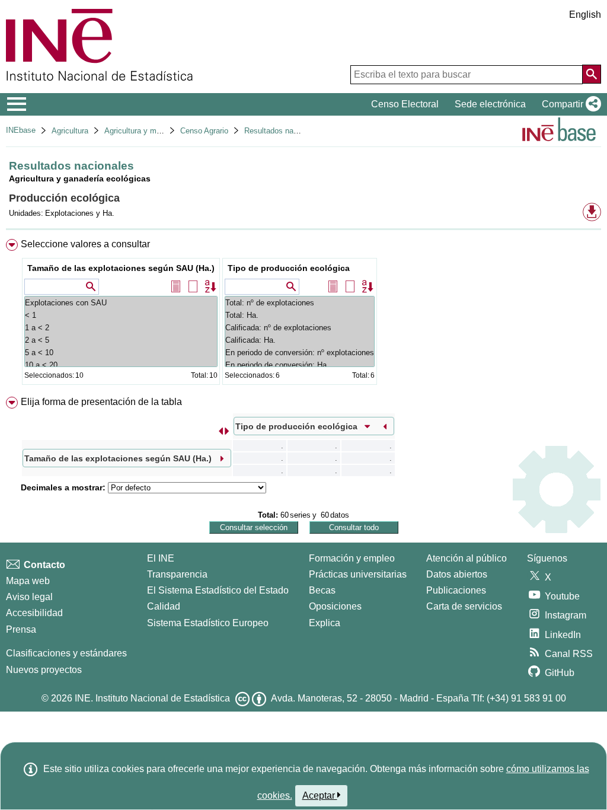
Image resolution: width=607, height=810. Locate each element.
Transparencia (177, 574)
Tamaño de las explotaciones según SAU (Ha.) (121, 268)
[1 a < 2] (121, 327)
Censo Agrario (204, 130)
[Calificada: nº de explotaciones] (299, 327)
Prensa (21, 629)
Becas (322, 590)
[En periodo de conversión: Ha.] (299, 365)
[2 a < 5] (121, 340)
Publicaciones (456, 590)
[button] (569, 104)
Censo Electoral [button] (405, 104)
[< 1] (121, 315)
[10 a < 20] (121, 365)
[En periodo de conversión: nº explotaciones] (299, 352)
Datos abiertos (456, 574)
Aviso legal (29, 597)
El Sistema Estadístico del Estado (218, 590)
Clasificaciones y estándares (66, 653)
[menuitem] (303, 314)
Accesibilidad (34, 613)
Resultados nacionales (283, 130)
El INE (160, 558)
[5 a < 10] (121, 352)
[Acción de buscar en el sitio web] (591, 74)
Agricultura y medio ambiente (154, 130)
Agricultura (70, 130)
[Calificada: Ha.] (299, 340)
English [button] (585, 14)
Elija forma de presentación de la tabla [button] (101, 402)
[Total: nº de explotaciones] (299, 302)
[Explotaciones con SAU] (121, 302)
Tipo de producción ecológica (289, 268)
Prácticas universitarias (358, 574)
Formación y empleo (352, 558)
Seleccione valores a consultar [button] (85, 244)
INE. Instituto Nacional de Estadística (152, 698)
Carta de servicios (464, 606)
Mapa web (28, 581)
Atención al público (466, 558)
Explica (324, 623)
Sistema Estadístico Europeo (208, 623)
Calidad (163, 606)
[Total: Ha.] (299, 315)
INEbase (21, 130)
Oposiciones (335, 606)
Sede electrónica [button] (490, 104)
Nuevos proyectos (44, 670)
